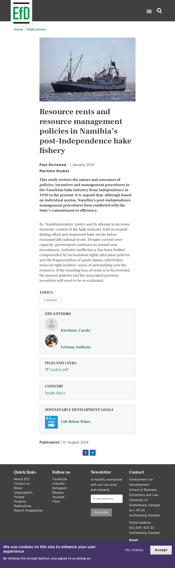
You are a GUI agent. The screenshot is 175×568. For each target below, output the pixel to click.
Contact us (22, 483)
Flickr (56, 501)
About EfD (22, 479)
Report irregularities (28, 510)
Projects (20, 501)
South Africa (55, 393)
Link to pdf (59, 369)
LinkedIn (58, 483)
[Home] (11, 10)
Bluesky (58, 492)
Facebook (59, 479)
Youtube (58, 497)
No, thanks (134, 550)
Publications (36, 29)
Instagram (59, 488)
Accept (161, 550)
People (19, 497)
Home (18, 29)
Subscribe (101, 512)
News (18, 488)
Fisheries (50, 300)
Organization (23, 492)
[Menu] (149, 12)
